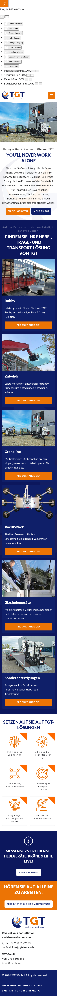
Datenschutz (26, 985)
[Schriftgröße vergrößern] (32, 75)
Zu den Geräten (18, 211)
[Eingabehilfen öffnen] (4, 3)
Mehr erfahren (29, 872)
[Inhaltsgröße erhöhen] (37, 71)
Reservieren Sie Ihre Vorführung (29, 904)
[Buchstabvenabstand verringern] (36, 84)
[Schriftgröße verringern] (28, 75)
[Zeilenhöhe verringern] (26, 79)
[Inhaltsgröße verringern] (33, 71)
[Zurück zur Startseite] (13, 95)
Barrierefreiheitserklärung (21, 990)
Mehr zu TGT (41, 211)
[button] (51, 95)
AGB (39, 985)
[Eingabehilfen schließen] (7, 16)
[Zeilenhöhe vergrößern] (30, 79)
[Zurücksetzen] (2, 16)
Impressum (9, 985)
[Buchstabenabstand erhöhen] (40, 84)
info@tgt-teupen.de (23, 947)
